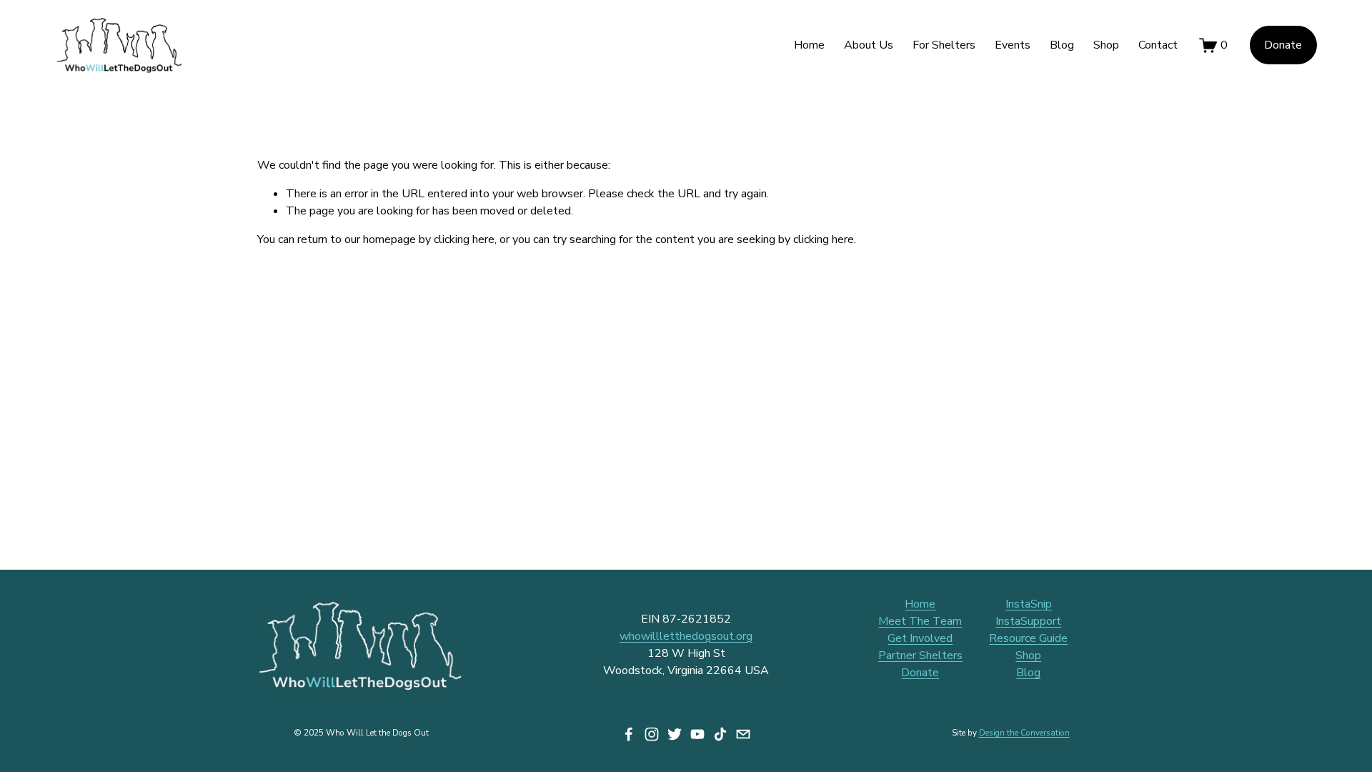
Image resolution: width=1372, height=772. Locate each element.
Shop (1106, 45)
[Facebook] (629, 734)
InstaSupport (1028, 621)
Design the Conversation (1024, 732)
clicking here (464, 239)
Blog (1062, 45)
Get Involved (920, 638)
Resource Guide (1028, 638)
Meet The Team (920, 621)
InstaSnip (1028, 604)
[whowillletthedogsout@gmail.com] (743, 734)
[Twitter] (674, 734)
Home (809, 45)
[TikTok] (720, 734)
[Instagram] (652, 734)
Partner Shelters (920, 655)
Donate (1283, 45)
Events (1012, 45)
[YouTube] (697, 734)
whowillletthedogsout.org (686, 636)
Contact (1158, 45)
